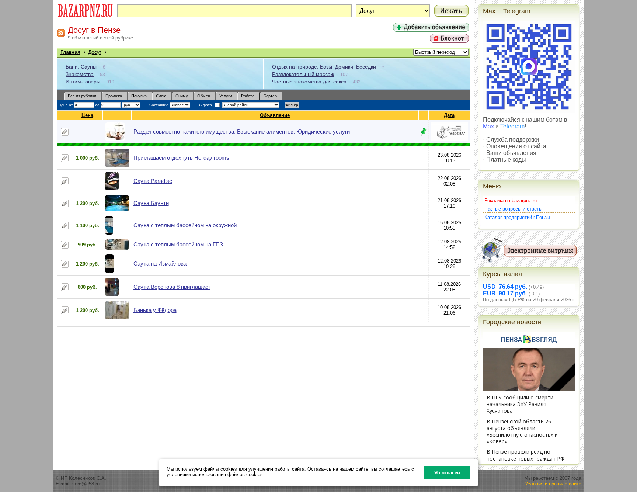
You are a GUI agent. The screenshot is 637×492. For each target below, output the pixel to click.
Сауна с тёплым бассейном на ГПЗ (178, 244)
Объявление (275, 115)
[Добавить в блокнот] (64, 132)
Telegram (512, 126)
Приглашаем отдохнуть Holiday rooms (181, 158)
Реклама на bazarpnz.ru (510, 200)
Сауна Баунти (151, 203)
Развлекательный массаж (303, 74)
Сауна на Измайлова (160, 263)
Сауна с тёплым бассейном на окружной (185, 225)
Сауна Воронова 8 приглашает (171, 287)
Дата (449, 115)
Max (488, 126)
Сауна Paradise (152, 181)
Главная (70, 52)
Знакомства (80, 74)
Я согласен (447, 472)
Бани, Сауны (81, 67)
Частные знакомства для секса (309, 81)
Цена (87, 115)
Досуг (94, 52)
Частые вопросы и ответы (513, 209)
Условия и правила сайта (553, 483)
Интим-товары (83, 81)
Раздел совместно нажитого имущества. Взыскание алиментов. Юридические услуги (241, 131)
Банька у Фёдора (155, 310)
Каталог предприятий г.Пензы (517, 217)
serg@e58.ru (86, 483)
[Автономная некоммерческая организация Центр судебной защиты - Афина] (449, 139)
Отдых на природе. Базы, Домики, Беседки (324, 67)
